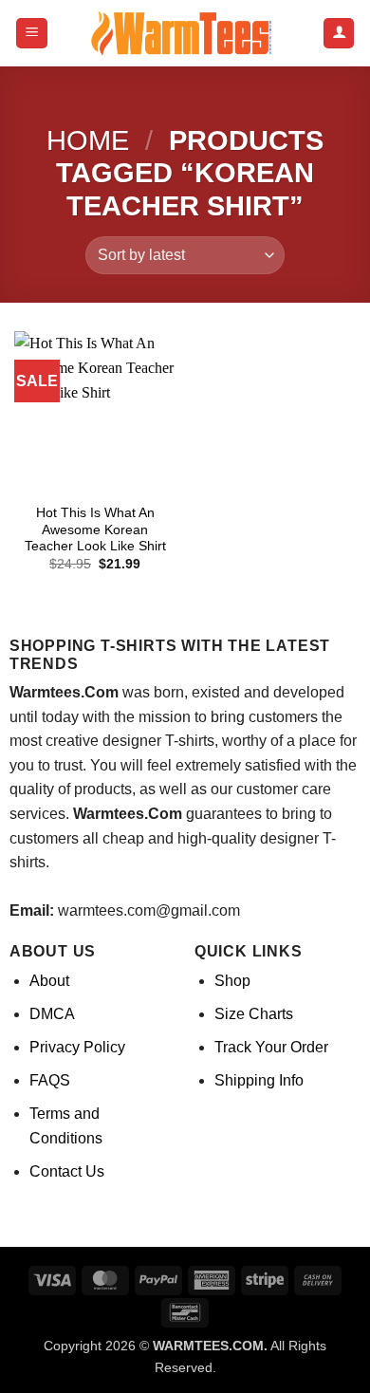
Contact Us (66, 1171)
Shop (232, 981)
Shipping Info (259, 1080)
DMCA (52, 1014)
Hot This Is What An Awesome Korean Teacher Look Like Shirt (95, 529)
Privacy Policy (77, 1047)
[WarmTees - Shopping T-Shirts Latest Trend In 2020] (185, 33)
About (49, 981)
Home (87, 140)
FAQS (49, 1080)
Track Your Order (271, 1047)
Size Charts (253, 1014)
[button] (31, 33)
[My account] (339, 33)
